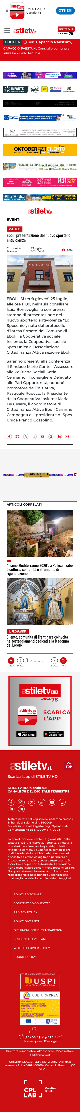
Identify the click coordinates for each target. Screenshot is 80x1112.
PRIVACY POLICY (25, 912)
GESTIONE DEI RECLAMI (30, 939)
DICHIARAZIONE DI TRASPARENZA (38, 930)
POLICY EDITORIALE (28, 894)
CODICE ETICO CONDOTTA (32, 903)
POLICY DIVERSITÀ (27, 921)
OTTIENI (65, 10)
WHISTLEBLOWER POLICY (32, 948)
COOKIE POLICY (25, 956)
